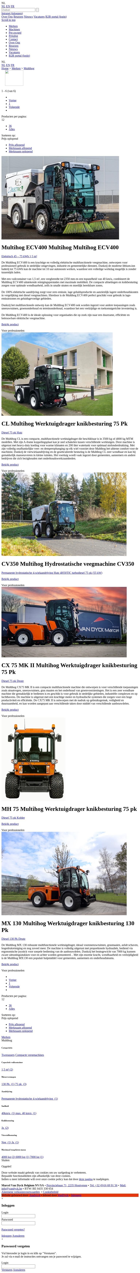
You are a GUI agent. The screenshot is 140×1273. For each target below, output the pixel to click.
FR (12, 6)
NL (3, 6)
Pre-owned (15, 32)
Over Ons (7, 16)
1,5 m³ (7, 1069)
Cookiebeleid (50, 1191)
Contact (13, 39)
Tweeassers (8, 1054)
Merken (13, 26)
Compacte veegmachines (29, 1054)
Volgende (14, 107)
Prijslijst (13, 36)
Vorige (12, 100)
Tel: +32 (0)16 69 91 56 (103, 1185)
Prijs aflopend (17, 144)
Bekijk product (10, 324)
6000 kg (22, 1156)
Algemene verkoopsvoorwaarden (20, 1191)
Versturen (6, 1269)
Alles (12, 129)
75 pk (20, 1084)
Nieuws (28, 16)
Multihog (29, 68)
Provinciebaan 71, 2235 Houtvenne (66, 1185)
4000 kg (8, 1156)
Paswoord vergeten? (13, 1229)
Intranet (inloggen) (12, 13)
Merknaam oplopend (21, 151)
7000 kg (36, 1156)
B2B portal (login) (56, 16)
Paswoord (7, 1219)
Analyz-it (34, 1195)
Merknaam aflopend (20, 148)
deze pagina (86, 1179)
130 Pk (7, 1084)
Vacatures (39, 16)
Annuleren (18, 1235)
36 (10, 125)
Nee (6, 1142)
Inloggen (76, 1195)
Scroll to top (8, 19)
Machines (14, 29)
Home (5, 68)
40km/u (8, 1113)
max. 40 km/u (26, 1113)
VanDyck (63, 1195)
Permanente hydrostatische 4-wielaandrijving (29, 1098)
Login (4, 1212)
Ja (5, 1127)
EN (8, 6)
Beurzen (18, 16)
